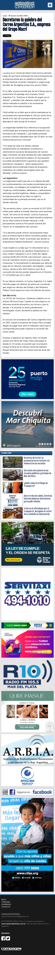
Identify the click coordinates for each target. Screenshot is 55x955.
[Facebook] (3, 939)
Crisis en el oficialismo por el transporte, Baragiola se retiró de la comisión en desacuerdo (38, 511)
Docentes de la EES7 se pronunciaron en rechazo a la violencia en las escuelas (37, 460)
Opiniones (5, 902)
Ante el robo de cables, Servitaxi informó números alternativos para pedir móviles (38, 498)
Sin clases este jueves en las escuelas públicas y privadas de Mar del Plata (37, 473)
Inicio (3, 900)
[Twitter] (8, 939)
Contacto (5, 907)
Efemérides (6, 904)
